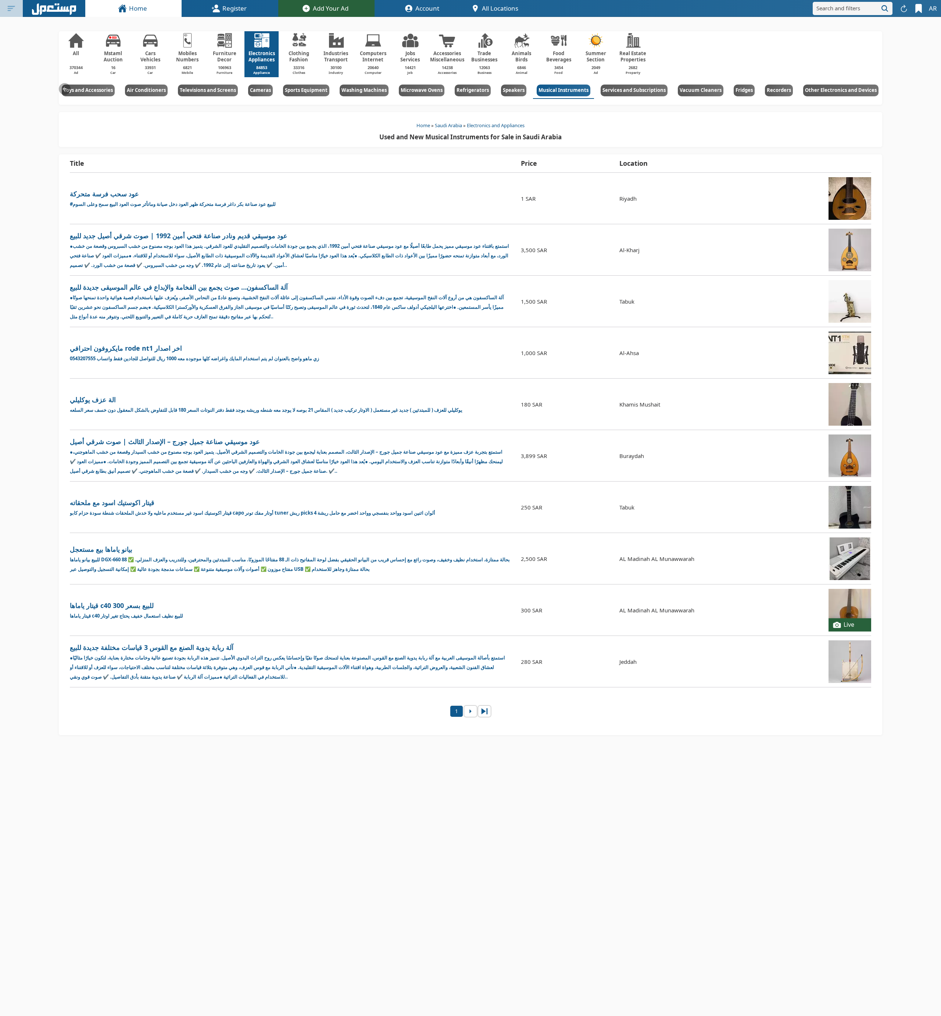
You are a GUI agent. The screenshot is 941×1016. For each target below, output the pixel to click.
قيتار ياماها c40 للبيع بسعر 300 (126, 610)
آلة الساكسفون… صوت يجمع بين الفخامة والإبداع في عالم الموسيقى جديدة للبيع (287, 301)
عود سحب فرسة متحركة (173, 198)
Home (138, 8)
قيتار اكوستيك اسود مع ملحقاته (252, 507)
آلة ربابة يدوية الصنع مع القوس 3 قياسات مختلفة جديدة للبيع (287, 661)
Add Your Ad (330, 8)
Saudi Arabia (448, 125)
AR (933, 8)
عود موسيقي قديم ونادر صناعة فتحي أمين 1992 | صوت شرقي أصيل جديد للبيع (289, 249)
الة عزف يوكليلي (266, 404)
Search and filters (838, 8)
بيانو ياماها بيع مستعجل (290, 558)
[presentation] (65, 89)
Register (234, 8)
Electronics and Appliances (496, 125)
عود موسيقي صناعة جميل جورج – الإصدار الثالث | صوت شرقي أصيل (286, 455)
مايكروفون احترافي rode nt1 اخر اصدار (194, 353)
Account (427, 8)
